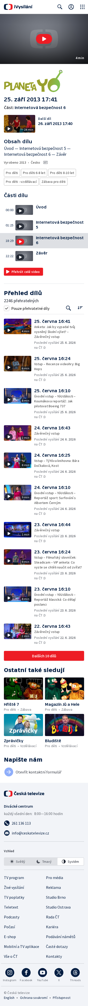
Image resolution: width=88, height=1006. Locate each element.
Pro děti (12, 173)
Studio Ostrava (58, 907)
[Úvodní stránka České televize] (24, 794)
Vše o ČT (11, 956)
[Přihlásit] (71, 7)
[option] (17, 861)
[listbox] (44, 861)
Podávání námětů (60, 936)
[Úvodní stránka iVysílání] (18, 7)
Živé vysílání (14, 887)
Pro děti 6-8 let (34, 173)
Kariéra (52, 926)
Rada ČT (53, 916)
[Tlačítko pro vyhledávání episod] (69, 308)
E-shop (10, 936)
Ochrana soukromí (33, 997)
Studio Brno (56, 897)
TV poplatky (14, 897)
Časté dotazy (57, 946)
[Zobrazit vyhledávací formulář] (60, 7)
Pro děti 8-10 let (62, 173)
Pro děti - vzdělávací (21, 181)
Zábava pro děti (54, 181)
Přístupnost (61, 997)
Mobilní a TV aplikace (21, 946)
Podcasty (11, 916)
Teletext (11, 907)
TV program (14, 877)
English (9, 997)
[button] (44, 39)
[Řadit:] (80, 308)
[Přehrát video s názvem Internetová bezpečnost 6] (44, 39)
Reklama (53, 887)
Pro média (54, 877)
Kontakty (54, 956)
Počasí (9, 926)
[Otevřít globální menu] (82, 7)
